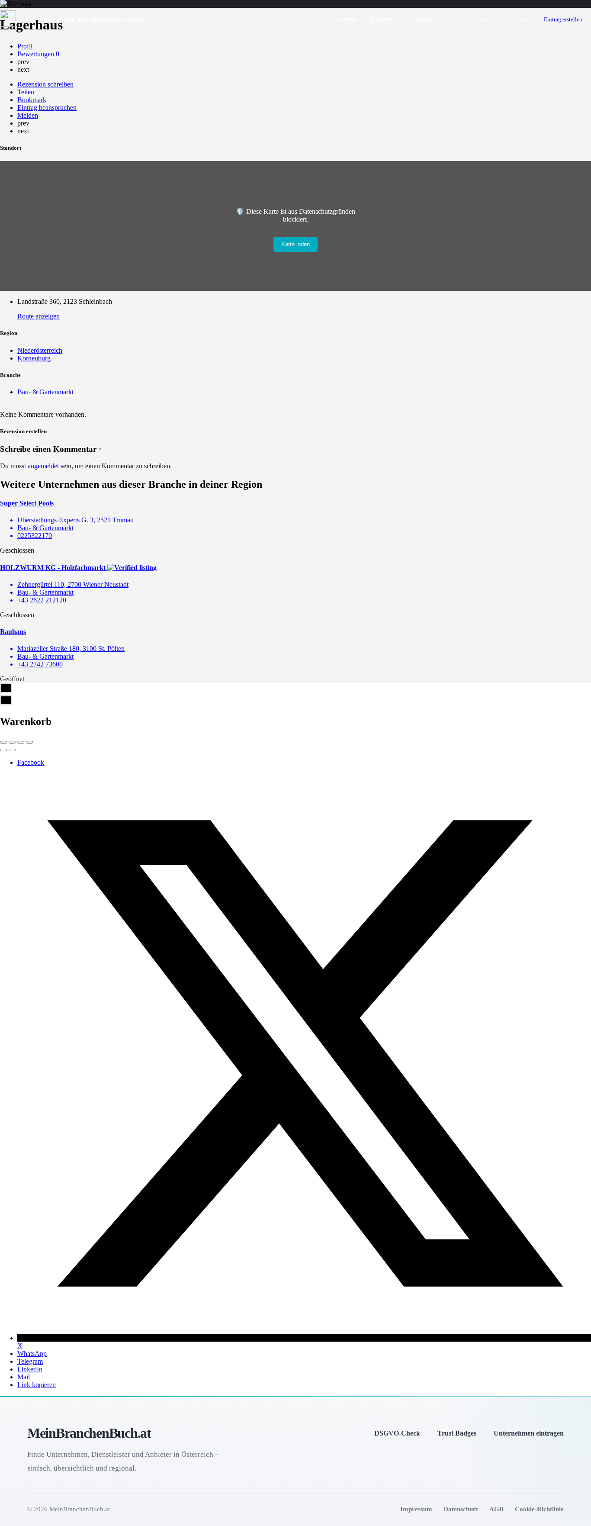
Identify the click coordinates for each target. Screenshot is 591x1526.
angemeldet (43, 466)
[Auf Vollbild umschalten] (20, 742)
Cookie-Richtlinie (539, 1509)
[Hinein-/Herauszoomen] (29, 742)
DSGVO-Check (397, 1433)
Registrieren (514, 19)
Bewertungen (38, 54)
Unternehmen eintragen (529, 1433)
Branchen (381, 19)
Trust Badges (456, 1433)
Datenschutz (460, 1509)
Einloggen (472, 19)
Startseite (346, 19)
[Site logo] (9, 24)
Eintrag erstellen (563, 19)
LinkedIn (29, 1369)
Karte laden (295, 244)
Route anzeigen (38, 316)
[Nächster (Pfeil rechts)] (12, 750)
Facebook (30, 762)
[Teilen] (12, 742)
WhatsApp (32, 1353)
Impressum (416, 1509)
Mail (23, 1377)
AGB (496, 1509)
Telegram (30, 1361)
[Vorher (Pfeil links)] (3, 750)
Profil (24, 46)
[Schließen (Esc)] (3, 742)
